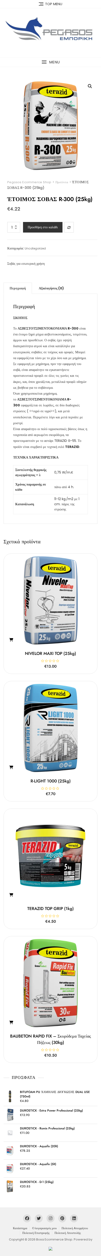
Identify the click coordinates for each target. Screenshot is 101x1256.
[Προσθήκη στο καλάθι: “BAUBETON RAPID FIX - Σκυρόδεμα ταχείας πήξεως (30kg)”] (11, 1022)
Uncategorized (35, 248)
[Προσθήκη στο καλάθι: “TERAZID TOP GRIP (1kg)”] (11, 895)
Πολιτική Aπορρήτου (75, 1228)
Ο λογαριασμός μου (44, 1228)
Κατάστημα (20, 1228)
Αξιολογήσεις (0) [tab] (51, 288)
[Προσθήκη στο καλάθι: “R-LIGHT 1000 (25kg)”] (11, 767)
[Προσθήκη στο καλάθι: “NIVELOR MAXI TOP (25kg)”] (11, 640)
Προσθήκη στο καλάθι (43, 227)
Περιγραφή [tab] (18, 288)
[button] (50, 62)
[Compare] (69, 227)
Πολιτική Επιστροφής (36, 1233)
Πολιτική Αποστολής (67, 1233)
